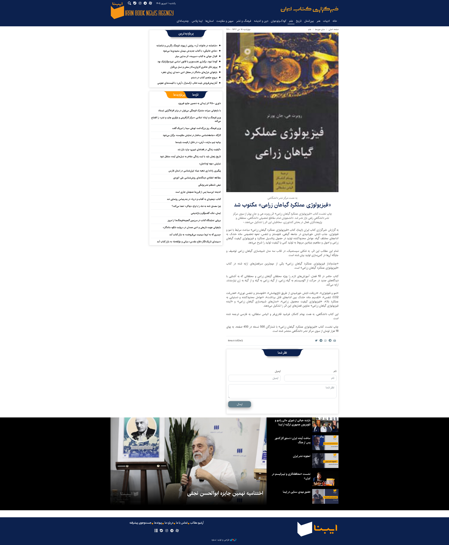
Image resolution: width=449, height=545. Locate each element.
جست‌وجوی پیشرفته (140, 523)
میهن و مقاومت (224, 21)
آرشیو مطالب (197, 523)
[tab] (195, 94)
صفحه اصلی (334, 29)
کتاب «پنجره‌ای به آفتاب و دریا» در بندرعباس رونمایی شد (194, 199)
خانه (335, 21)
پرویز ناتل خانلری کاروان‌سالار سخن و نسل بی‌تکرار (193, 67)
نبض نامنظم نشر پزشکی (209, 185)
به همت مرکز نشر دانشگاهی (282, 198)
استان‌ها (209, 21)
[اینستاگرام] (166, 530)
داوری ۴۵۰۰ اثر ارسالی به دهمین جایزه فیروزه (199, 103)
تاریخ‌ (298, 21)
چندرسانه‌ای (183, 21)
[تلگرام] (172, 530)
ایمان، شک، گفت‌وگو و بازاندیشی (206, 213)
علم (291, 21)
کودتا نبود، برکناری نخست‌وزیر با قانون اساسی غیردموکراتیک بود (187, 62)
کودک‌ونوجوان (278, 21)
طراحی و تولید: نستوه (220, 539)
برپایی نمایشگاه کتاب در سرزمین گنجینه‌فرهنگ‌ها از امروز (194, 220)
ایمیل (278, 371)
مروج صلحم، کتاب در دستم (204, 77)
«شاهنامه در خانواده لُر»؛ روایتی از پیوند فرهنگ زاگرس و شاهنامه (186, 46)
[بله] (161, 530)
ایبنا (310, 9)
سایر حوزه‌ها (320, 29)
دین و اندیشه (261, 21)
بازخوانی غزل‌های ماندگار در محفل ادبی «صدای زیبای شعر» (189, 72)
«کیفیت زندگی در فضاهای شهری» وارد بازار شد (199, 149)
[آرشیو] (156, 530)
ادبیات (326, 21)
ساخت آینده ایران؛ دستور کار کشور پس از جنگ (292, 440)
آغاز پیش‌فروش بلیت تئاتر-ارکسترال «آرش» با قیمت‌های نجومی (187, 83)
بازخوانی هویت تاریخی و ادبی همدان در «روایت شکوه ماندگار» (192, 227)
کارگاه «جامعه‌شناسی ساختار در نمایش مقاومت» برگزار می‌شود (192, 135)
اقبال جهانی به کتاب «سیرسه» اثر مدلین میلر (196, 56)
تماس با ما (181, 523)
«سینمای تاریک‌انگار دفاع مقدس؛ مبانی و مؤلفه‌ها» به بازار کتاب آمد (189, 242)
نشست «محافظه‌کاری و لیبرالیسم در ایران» (291, 476)
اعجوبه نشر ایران (301, 456)
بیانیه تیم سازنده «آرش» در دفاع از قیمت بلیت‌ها (198, 142)
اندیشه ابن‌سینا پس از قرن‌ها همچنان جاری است (198, 192)
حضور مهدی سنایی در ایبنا (296, 492)
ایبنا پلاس (197, 21)
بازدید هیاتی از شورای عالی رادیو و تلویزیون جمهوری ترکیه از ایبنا (292, 422)
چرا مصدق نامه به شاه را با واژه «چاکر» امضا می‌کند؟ (196, 206)
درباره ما (169, 523)
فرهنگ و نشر (243, 21)
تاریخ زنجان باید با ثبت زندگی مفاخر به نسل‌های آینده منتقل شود (190, 156)
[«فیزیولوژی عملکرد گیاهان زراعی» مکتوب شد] (282, 112)
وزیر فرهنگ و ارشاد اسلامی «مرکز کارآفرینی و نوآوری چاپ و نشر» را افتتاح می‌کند (186, 119)
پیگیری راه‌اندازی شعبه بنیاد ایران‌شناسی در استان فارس (195, 171)
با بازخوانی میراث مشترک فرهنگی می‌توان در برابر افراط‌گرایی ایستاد (189, 110)
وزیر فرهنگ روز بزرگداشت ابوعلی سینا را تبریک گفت (196, 128)
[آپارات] (177, 530)
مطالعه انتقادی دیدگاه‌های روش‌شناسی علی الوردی (197, 178)
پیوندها (158, 523)
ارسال (240, 404)
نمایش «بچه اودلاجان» (210, 164)
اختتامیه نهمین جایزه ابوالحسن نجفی (225, 493)
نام (335, 371)
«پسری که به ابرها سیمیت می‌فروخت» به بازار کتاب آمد (195, 235)
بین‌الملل (309, 21)
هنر (318, 21)
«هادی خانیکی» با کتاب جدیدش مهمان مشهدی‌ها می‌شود (190, 51)
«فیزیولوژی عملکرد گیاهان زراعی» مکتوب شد (282, 205)
